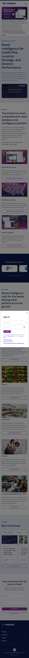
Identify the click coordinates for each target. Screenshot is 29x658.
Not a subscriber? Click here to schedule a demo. (14, 343)
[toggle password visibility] (24, 327)
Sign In (7, 331)
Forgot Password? (8, 339)
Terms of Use (10, 336)
